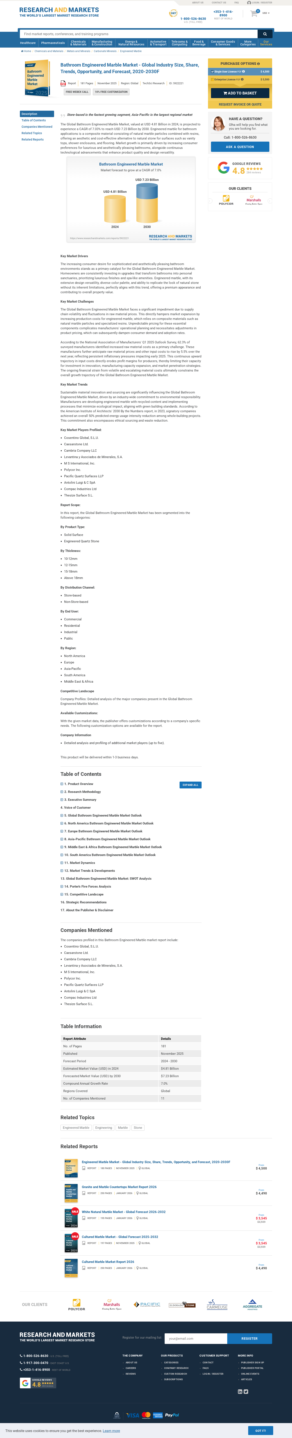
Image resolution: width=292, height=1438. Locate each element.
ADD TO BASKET (240, 93)
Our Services (266, 43)
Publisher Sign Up (252, 1362)
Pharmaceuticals (53, 43)
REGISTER (250, 1339)
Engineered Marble (76, 1128)
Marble (123, 1128)
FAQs (206, 1368)
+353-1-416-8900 (223, 13)
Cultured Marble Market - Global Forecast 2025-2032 (120, 1237)
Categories (171, 1362)
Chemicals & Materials (78, 43)
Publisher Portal (252, 1368)
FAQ (236, 2)
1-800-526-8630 (193, 19)
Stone (138, 1128)
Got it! (260, 1430)
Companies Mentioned (37, 126)
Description (29, 114)
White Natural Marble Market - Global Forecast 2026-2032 (124, 1212)
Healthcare (28, 43)
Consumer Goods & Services (223, 43)
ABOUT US (198, 2)
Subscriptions (173, 1379)
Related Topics (32, 133)
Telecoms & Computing (179, 43)
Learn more (111, 1431)
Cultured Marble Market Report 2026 (108, 1262)
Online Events (250, 1374)
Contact (208, 1362)
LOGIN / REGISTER (262, 2)
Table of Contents (34, 120)
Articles (246, 1379)
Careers (131, 1368)
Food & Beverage (199, 43)
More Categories (248, 43)
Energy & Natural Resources (131, 43)
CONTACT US (219, 2)
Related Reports (33, 139)
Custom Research (175, 1374)
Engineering (103, 1128)
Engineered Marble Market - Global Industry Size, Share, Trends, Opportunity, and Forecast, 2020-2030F (156, 1162)
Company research (176, 1368)
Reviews (131, 1374)
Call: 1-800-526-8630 (240, 137)
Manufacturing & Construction (102, 43)
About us (131, 1362)
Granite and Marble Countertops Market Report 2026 (119, 1187)
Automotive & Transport (158, 43)
